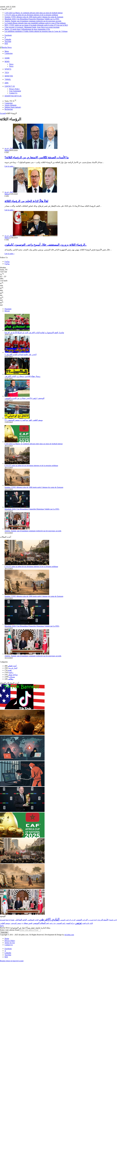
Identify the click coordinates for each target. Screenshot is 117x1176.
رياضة (11, 672)
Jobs (6, 82)
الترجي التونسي (82, 920)
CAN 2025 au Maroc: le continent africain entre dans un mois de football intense (34, 13)
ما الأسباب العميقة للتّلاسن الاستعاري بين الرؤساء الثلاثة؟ (37, 157)
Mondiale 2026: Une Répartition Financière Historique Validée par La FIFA (32, 19)
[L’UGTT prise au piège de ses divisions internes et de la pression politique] (17, 463)
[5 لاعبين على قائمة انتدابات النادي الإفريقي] (17, 352)
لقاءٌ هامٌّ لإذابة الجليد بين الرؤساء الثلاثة (26, 201)
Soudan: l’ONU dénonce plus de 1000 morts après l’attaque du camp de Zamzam (34, 17)
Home (7, 58)
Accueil (3, 113)
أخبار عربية (13, 668)
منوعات (12, 677)
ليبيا (22, 923)
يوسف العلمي (5, 923)
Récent (7, 311)
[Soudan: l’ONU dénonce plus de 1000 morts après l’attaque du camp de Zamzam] (17, 485)
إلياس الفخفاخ (113, 920)
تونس (78, 922)
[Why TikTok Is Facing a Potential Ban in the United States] (22, 709)
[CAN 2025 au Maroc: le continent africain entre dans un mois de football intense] (17, 442)
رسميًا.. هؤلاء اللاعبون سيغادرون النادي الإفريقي (23, 376)
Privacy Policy (14, 89)
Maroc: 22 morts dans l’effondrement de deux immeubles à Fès (27, 29)
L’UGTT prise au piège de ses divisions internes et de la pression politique (31, 15)
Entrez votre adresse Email (9, 930)
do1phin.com (69, 935)
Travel (8, 79)
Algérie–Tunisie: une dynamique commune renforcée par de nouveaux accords (33, 21)
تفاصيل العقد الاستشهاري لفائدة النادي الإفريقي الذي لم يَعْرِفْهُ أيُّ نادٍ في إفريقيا (34, 333)
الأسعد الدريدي (102, 920)
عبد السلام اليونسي (41, 923)
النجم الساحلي (21, 920)
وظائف (10, 679)
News (7, 61)
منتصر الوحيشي (16, 923)
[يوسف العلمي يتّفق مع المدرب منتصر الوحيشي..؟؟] (17, 418)
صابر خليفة (52, 923)
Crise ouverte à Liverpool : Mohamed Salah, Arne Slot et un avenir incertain (32, 27)
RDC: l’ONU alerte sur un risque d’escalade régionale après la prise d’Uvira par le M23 (36, 25)
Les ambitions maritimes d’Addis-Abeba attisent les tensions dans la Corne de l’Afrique (36, 31)
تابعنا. (2, 926)
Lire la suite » (9, 166)
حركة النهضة (70, 923)
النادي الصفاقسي (33, 920)
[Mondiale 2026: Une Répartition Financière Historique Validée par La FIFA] (17, 507)
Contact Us (10, 86)
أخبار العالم (12, 666)
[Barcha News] (6, 47)
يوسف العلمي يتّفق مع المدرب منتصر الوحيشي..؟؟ (24, 420)
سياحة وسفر (13, 675)
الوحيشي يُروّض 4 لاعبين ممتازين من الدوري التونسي (24, 398)
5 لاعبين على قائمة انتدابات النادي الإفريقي (20, 354)
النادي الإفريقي (49, 919)
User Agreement (15, 91)
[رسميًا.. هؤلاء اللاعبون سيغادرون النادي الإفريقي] (17, 374)
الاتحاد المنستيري (92, 920)
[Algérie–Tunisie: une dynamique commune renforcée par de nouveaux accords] (17, 529)
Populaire (8, 309)
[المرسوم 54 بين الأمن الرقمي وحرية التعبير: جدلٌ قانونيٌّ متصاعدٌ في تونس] (22, 786)
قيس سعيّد (28, 923)
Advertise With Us (13, 96)
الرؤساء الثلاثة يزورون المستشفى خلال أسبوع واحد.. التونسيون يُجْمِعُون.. (45, 244)
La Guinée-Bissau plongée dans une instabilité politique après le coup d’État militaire (35, 23)
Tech (7, 72)
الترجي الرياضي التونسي (67, 920)
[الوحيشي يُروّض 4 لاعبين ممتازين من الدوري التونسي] (17, 396)
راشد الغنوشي (61, 923)
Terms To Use (10, 943)
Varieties (9, 76)
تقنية (10, 670)
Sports (8, 69)
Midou (7, 150)
